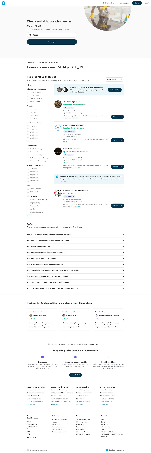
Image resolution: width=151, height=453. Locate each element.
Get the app (56, 424)
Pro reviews (80, 429)
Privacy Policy (105, 427)
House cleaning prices (33, 390)
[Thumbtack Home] (3, 3)
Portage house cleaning (107, 392)
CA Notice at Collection (109, 432)
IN (36, 62)
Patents (103, 429)
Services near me (57, 427)
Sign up (54, 422)
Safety (103, 422)
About (29, 422)
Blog (28, 434)
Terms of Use (105, 424)
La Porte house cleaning (107, 390)
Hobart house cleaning (107, 398)
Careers (29, 429)
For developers (32, 426)
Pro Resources (81, 427)
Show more (31, 405)
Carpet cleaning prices (34, 398)
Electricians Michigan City (59, 390)
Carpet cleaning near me (83, 401)
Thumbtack (30, 62)
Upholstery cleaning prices (35, 401)
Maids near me (80, 398)
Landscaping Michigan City (59, 398)
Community (80, 424)
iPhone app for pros (83, 432)
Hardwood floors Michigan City (60, 401)
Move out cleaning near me (84, 392)
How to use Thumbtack (59, 420)
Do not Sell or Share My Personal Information (112, 435)
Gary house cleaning (106, 401)
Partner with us (32, 424)
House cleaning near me (83, 390)
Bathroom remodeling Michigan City (62, 392)
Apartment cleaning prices (35, 392)
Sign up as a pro (81, 422)
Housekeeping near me (82, 395)
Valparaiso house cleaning (107, 395)
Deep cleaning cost (33, 395)
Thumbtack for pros (83, 420)
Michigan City (43, 62)
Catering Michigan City (58, 395)
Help (102, 420)
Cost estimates (57, 429)
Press (29, 431)
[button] (67, 151)
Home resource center (59, 432)
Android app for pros (83, 434)
